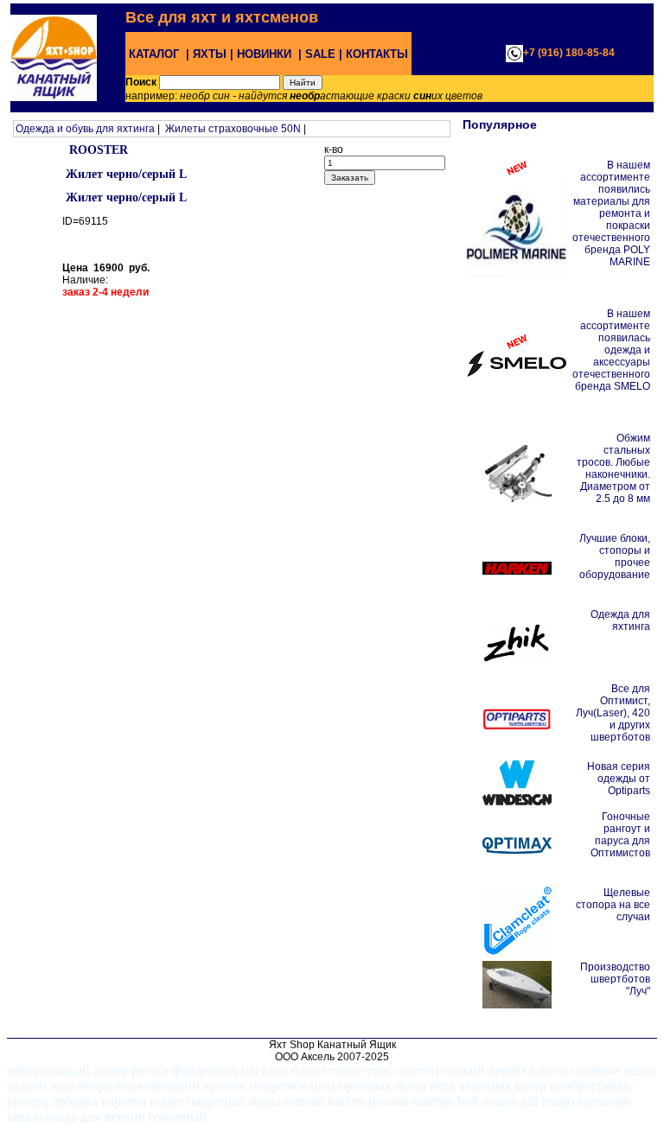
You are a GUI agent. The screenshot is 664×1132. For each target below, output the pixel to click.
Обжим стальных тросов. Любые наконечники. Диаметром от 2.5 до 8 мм (613, 468)
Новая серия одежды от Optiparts (618, 778)
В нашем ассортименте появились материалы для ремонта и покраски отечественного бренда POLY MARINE (611, 213)
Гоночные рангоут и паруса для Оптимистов (620, 835)
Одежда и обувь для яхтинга (85, 129)
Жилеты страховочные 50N (233, 129)
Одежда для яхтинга (620, 620)
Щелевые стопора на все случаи (613, 905)
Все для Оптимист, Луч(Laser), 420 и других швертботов (613, 713)
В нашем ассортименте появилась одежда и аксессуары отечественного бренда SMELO (611, 350)
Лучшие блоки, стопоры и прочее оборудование (614, 556)
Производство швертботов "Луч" (615, 979)
